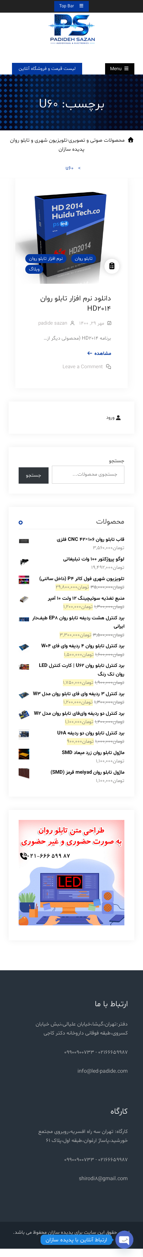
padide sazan (52, 323)
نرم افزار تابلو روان (46, 258)
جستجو (116, 461)
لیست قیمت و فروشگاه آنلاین (47, 69)
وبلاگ (34, 269)
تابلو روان (83, 258)
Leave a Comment (83, 367)
